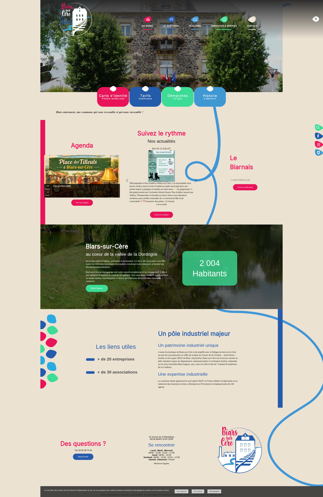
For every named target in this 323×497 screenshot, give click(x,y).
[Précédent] (127, 180)
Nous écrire (83, 457)
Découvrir (195, 25)
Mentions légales (161, 463)
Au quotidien (171, 25)
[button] (319, 127)
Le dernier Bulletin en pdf (240, 180)
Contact (252, 25)
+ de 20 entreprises (115, 359)
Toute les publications (245, 187)
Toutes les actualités (161, 215)
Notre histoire (97, 288)
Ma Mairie (147, 25)
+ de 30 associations (117, 372)
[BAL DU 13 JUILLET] (161, 166)
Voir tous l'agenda (82, 203)
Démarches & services (224, 25)
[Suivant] (196, 180)
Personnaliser (214, 491)
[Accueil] (75, 19)
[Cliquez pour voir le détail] (82, 176)
